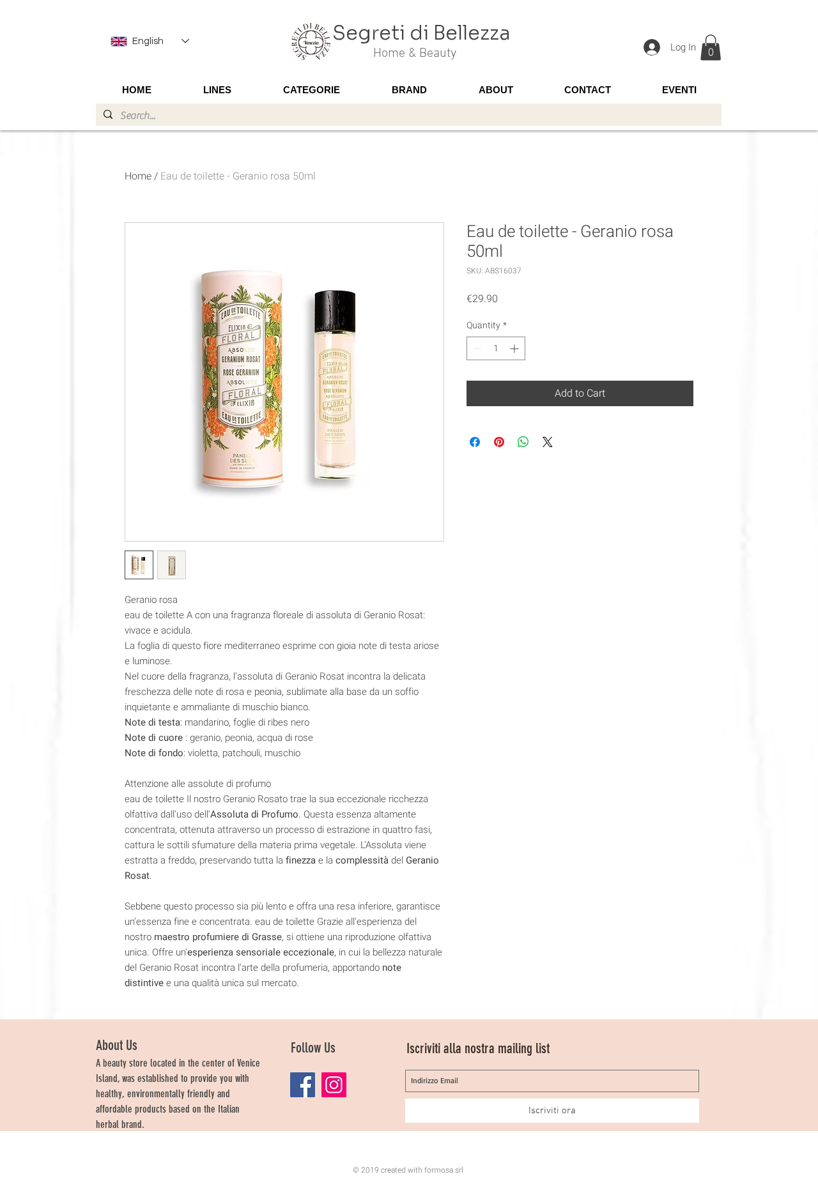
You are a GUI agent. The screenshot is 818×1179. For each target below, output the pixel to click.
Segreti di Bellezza (421, 33)
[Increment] (515, 348)
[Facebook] (302, 1084)
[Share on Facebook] (474, 442)
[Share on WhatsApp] (523, 442)
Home (138, 176)
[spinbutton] (495, 348)
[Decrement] (476, 348)
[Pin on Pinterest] (499, 442)
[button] (711, 47)
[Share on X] (547, 442)
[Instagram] (333, 1084)
